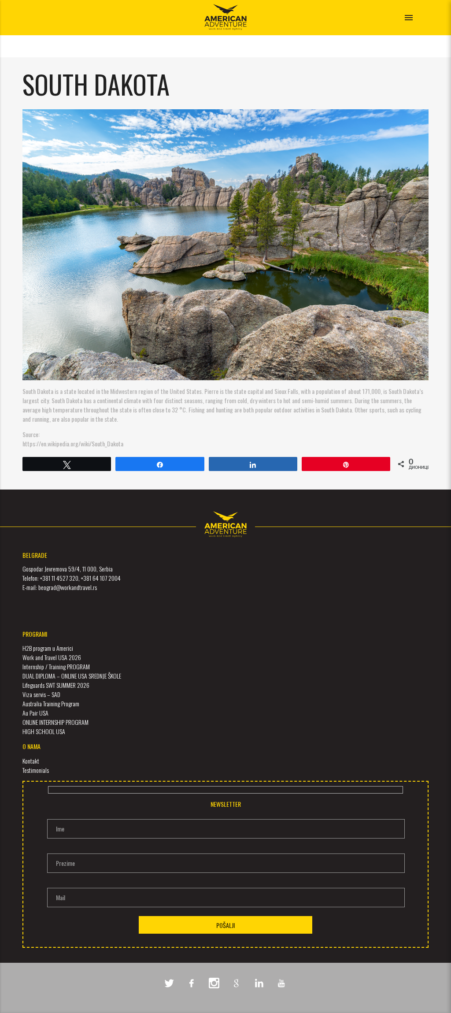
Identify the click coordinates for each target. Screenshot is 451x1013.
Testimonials (35, 770)
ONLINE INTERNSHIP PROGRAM (55, 722)
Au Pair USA (35, 712)
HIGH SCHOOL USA (43, 731)
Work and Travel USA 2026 (51, 657)
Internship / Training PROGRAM (56, 666)
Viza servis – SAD (41, 694)
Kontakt (30, 760)
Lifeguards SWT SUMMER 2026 (55, 685)
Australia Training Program (50, 703)
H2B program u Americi (47, 648)
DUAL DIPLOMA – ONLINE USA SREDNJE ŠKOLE (71, 675)
